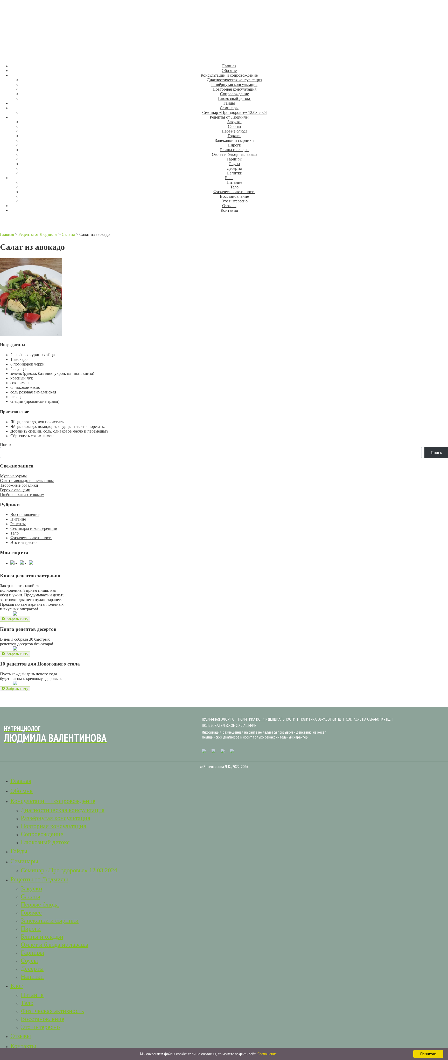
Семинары (229, 108)
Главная (229, 66)
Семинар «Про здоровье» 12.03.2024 (234, 112)
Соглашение (267, 1054)
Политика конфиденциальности (266, 719)
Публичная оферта (218, 719)
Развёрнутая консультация (234, 84)
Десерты (234, 168)
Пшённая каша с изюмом (22, 494)
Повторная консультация (234, 89)
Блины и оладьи (234, 150)
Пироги (234, 145)
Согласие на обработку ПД (368, 719)
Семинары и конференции (33, 528)
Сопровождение (234, 94)
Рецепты (18, 524)
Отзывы (229, 205)
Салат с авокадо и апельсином (27, 480)
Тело (234, 187)
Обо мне (229, 70)
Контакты (229, 210)
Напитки (234, 173)
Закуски (234, 122)
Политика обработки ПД (320, 719)
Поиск (5, 444)
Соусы (234, 164)
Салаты (234, 126)
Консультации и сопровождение (229, 75)
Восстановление (234, 196)
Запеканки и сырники (234, 140)
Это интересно (234, 201)
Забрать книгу (15, 619)
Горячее (234, 136)
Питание (234, 182)
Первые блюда (234, 131)
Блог (229, 178)
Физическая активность (234, 191)
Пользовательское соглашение (229, 725)
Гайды (229, 103)
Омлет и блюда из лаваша (234, 154)
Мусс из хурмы (13, 476)
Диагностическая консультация (234, 80)
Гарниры (234, 159)
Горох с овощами (15, 490)
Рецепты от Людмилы (229, 117)
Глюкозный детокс (234, 98)
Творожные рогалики (19, 485)
